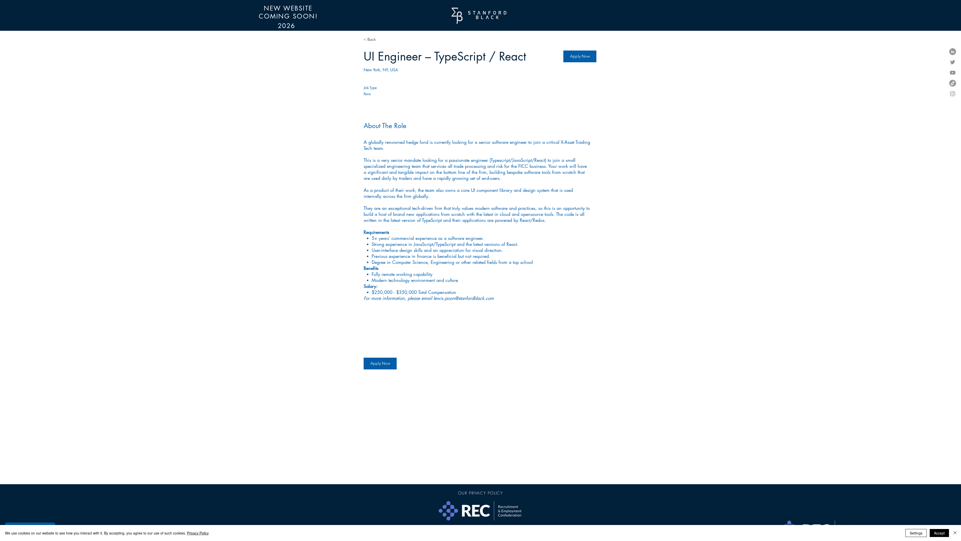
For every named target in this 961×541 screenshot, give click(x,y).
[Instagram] (952, 93)
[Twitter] (952, 62)
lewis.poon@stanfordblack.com (463, 298)
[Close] (955, 533)
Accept (939, 532)
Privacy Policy (198, 532)
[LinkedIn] (952, 51)
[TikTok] (952, 83)
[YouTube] (952, 72)
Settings (916, 532)
